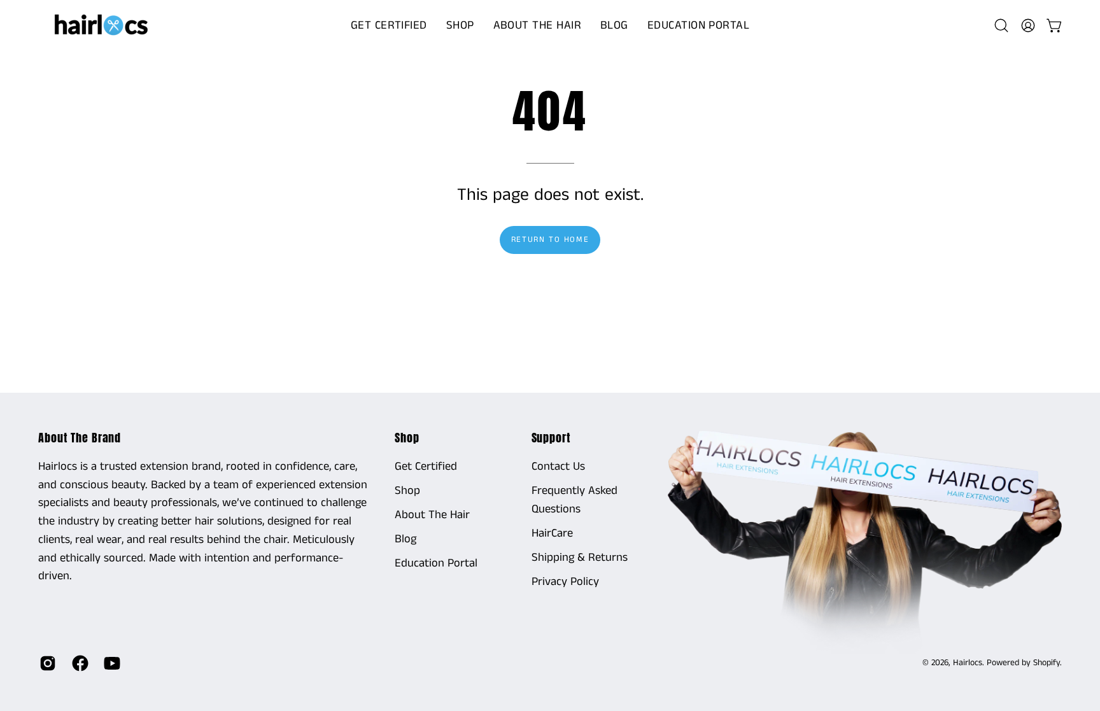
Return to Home (550, 239)
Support (551, 438)
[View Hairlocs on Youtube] (110, 663)
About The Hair (432, 515)
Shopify (1046, 662)
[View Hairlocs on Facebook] (79, 663)
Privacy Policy (565, 581)
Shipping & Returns (580, 557)
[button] (460, 25)
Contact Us (558, 466)
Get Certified (426, 466)
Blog (405, 539)
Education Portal (436, 563)
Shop (407, 438)
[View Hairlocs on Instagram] (46, 663)
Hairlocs (967, 662)
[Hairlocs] (102, 25)
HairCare (552, 533)
